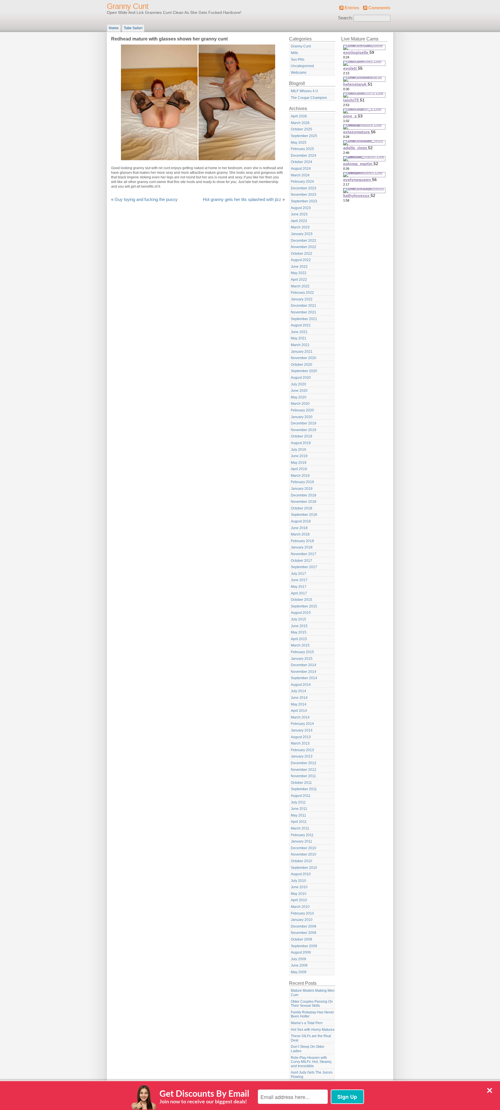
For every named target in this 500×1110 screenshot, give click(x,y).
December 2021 (303, 306)
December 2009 (303, 926)
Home (114, 28)
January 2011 (301, 841)
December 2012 (303, 763)
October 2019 (301, 436)
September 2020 (304, 371)
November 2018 (303, 502)
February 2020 (302, 410)
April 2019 (299, 469)
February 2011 (302, 835)
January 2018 (301, 547)
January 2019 (301, 489)
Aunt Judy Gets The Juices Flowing (311, 1074)
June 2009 (299, 965)
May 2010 (298, 894)
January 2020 (301, 417)
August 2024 (301, 169)
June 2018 (299, 528)
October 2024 (301, 162)
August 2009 (301, 952)
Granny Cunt (127, 6)
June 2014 (299, 698)
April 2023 (299, 221)
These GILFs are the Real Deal (311, 1038)
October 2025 (301, 129)
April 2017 (299, 593)
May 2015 (298, 632)
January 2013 (301, 756)
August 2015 (301, 613)
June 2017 (299, 580)
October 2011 (301, 783)
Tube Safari (133, 28)
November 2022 (303, 247)
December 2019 (303, 423)
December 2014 (303, 665)
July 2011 (298, 802)
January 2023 (301, 234)
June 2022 (299, 267)
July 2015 (298, 619)
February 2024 (302, 182)
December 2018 (303, 495)
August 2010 (301, 874)
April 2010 (299, 900)
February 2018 (302, 541)
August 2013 (301, 737)
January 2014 (301, 730)
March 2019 (300, 476)
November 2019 (303, 430)
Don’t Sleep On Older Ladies (307, 1049)
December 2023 (303, 188)
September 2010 (304, 868)
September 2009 (304, 946)
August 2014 (301, 685)
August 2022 (301, 260)
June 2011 (299, 809)
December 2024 (303, 156)
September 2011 (304, 789)
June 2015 (299, 626)
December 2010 (303, 848)
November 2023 (303, 195)
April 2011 (299, 822)
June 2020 (299, 391)
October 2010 (301, 861)
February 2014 (302, 724)
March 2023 (300, 227)
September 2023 (304, 201)
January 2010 (301, 920)
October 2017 (301, 561)
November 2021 (303, 312)
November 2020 (303, 358)
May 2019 (298, 463)
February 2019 (302, 482)
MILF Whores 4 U (304, 91)
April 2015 (299, 639)
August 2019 (301, 443)
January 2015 (301, 659)
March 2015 (300, 645)
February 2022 (302, 293)
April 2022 (299, 280)
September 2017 (304, 567)
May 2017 (298, 587)
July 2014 (298, 691)
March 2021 (300, 345)
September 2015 (304, 606)
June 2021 (299, 332)
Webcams (298, 73)
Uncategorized (302, 66)
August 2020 (301, 378)
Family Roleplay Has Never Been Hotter (312, 1014)
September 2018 (304, 515)
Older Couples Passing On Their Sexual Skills (312, 1004)
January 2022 (301, 299)
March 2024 (300, 175)
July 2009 (298, 959)
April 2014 (299, 711)
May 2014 (298, 704)
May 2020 (298, 397)
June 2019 (299, 456)
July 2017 (298, 574)
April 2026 (299, 116)
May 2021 (298, 338)
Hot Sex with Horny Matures (312, 1030)
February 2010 (302, 913)
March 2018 (300, 534)
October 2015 (301, 600)
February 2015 (302, 652)
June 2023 (299, 214)
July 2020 (298, 384)
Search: (345, 18)
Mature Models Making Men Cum (312, 993)
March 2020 (300, 404)
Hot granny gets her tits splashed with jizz (242, 199)
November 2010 (303, 854)
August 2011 (300, 796)
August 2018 (301, 521)
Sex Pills (297, 60)
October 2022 (301, 254)
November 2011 (303, 776)
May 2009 (298, 972)
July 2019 (298, 450)
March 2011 (300, 828)
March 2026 (300, 123)
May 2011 (298, 815)
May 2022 (298, 273)
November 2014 (303, 672)
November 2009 (303, 933)
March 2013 (300, 743)
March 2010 (300, 907)
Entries (352, 7)
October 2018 (301, 508)
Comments (379, 7)
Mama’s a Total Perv (307, 1023)
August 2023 (301, 208)
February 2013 (302, 750)
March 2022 (300, 286)
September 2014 (304, 678)
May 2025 (298, 143)
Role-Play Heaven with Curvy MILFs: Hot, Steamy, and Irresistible (311, 1062)
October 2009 (301, 939)
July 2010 (298, 881)
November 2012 (303, 770)
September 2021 (304, 319)
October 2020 (301, 365)
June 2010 (299, 887)
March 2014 (300, 717)
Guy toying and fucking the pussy (146, 199)
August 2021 (301, 325)
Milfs (294, 53)
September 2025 (304, 136)
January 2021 (301, 352)
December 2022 (303, 241)
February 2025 (302, 149)
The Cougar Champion (309, 98)
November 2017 (303, 554)
